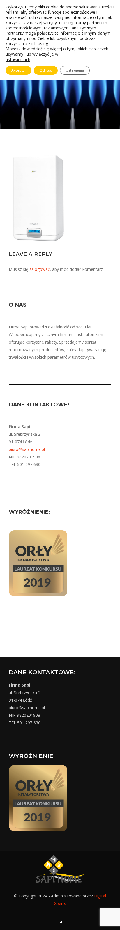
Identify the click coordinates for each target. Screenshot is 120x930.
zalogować (39, 269)
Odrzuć (46, 70)
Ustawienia (75, 70)
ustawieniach (18, 59)
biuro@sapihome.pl (27, 449)
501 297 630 (28, 722)
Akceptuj (18, 70)
